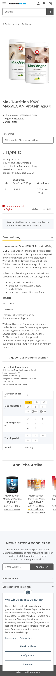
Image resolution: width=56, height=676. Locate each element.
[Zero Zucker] (43, 411)
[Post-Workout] (43, 423)
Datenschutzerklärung (14, 552)
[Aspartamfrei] (37, 402)
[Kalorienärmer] (28, 411)
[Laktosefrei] (44, 402)
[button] (38, 3)
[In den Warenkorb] (4, 34)
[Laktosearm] (43, 406)
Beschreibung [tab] (11, 237)
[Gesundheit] (35, 440)
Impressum (10, 638)
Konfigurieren (28, 655)
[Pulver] (28, 395)
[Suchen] (50, 11)
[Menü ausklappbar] (4, 2)
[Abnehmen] (43, 435)
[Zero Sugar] (28, 406)
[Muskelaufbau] (35, 435)
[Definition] (28, 440)
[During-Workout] (43, 418)
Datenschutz (26, 638)
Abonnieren (42, 566)
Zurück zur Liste (12, 24)
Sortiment (19, 118)
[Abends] (28, 423)
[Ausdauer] (28, 435)
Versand (26, 162)
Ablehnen (28, 664)
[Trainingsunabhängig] (35, 423)
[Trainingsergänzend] (35, 428)
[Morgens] (35, 418)
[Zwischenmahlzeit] (28, 418)
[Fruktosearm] (35, 406)
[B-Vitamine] (35, 411)
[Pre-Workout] (28, 428)
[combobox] (28, 140)
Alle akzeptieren (28, 646)
